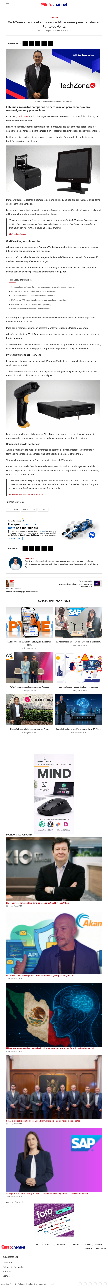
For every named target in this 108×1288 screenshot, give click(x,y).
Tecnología (62, 1245)
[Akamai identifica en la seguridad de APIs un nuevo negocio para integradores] (54, 942)
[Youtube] (95, 1284)
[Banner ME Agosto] (54, 518)
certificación (13, 510)
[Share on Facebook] (25, 43)
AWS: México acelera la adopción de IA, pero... (29, 687)
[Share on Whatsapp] (44, 43)
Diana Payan (46, 30)
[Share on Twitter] (31, 43)
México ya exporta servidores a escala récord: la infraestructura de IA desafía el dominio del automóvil (50, 1048)
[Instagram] (105, 1284)
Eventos (98, 1245)
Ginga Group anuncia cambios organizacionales (30, 309)
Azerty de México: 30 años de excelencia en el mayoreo (33, 296)
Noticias (49, 1245)
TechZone (22, 116)
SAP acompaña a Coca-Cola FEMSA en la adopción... (78, 642)
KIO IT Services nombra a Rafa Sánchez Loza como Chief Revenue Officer (37, 903)
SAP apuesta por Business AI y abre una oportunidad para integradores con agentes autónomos (47, 1193)
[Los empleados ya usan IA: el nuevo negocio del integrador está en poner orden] (78, 667)
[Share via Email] (50, 43)
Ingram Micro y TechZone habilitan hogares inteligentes (33, 291)
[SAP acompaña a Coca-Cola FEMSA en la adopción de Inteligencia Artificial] (78, 622)
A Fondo (86, 1245)
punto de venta (29, 510)
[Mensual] (54, 755)
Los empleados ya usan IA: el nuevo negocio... (78, 687)
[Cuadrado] (54, 1205)
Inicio (37, 1245)
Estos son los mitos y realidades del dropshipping (31, 304)
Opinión (75, 1245)
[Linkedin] (90, 1284)
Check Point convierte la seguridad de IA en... (29, 729)
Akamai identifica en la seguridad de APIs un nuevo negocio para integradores (40, 975)
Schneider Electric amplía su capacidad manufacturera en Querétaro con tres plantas (43, 1121)
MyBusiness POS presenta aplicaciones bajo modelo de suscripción (38, 300)
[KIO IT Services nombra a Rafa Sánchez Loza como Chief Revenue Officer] (54, 869)
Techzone (43, 510)
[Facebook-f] (80, 1284)
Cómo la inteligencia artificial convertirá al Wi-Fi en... (78, 729)
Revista (88, 1248)
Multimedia (101, 1248)
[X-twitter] (85, 1284)
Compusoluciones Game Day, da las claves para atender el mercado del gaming (43, 287)
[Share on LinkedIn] (37, 43)
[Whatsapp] (100, 1284)
